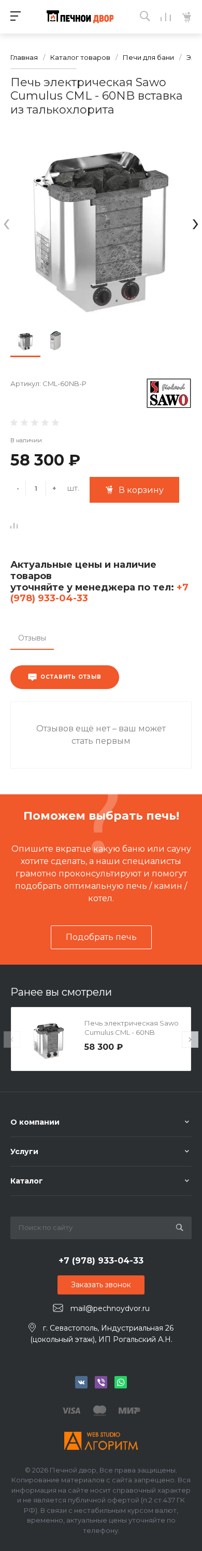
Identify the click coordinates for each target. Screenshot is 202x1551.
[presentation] (6, 222)
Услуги (24, 1151)
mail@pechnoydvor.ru (110, 1308)
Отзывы (32, 638)
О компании (35, 1122)
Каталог (26, 1181)
